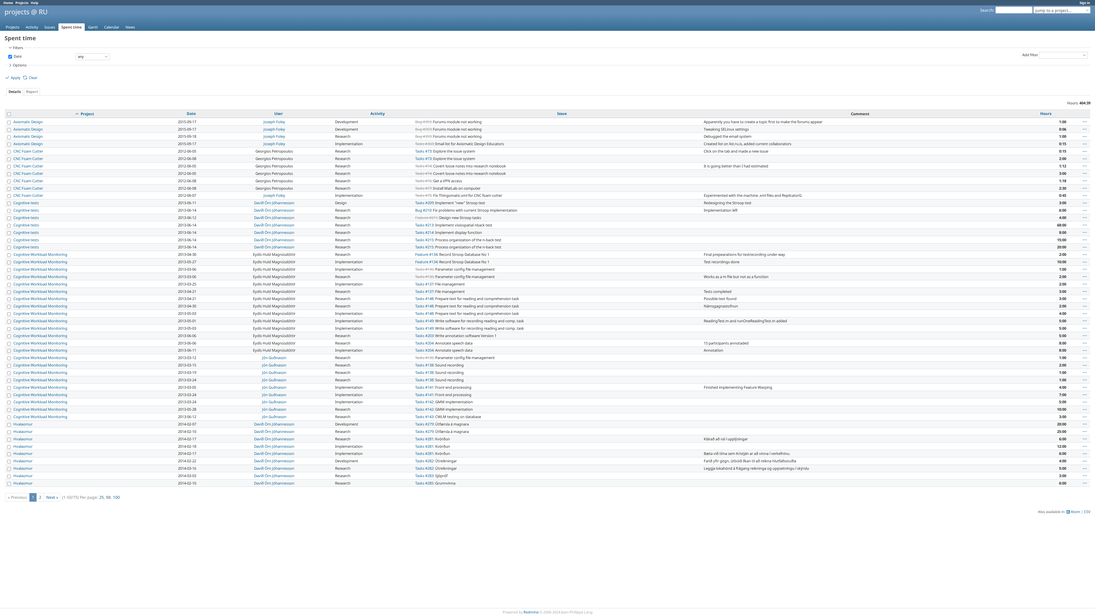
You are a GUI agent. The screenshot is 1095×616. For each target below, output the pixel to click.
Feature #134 (426, 254)
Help (34, 3)
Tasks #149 (424, 320)
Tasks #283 (424, 475)
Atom (1075, 511)
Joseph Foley (274, 121)
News (130, 27)
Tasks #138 (424, 365)
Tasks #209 (424, 202)
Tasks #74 (423, 166)
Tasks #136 (424, 269)
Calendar (111, 27)
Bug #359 (423, 121)
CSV (1087, 511)
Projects (22, 3)
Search (986, 10)
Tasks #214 (424, 232)
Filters (18, 47)
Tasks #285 (424, 483)
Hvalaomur (23, 424)
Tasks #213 (424, 225)
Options (20, 65)
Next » (52, 497)
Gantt (93, 27)
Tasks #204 (424, 343)
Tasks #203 (424, 335)
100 (116, 497)
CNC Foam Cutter (28, 151)
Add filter (1030, 54)
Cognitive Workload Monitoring (40, 254)
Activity (32, 27)
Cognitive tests (26, 202)
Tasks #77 (423, 188)
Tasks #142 (424, 401)
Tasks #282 (424, 460)
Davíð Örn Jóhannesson (274, 202)
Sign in (1085, 3)
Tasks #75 (423, 195)
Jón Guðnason (274, 357)
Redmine (531, 612)
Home (8, 3)
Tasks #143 (424, 416)
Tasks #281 (424, 438)
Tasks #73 (423, 151)
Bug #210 (423, 210)
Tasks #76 (423, 180)
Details (15, 91)
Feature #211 (426, 217)
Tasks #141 (424, 387)
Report (32, 91)
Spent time (71, 27)
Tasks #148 (424, 298)
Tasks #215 (424, 239)
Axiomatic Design (28, 121)
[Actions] (1084, 121)
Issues (49, 27)
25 (101, 497)
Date (17, 56)
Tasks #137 (424, 284)
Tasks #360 (424, 143)
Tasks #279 (424, 424)
